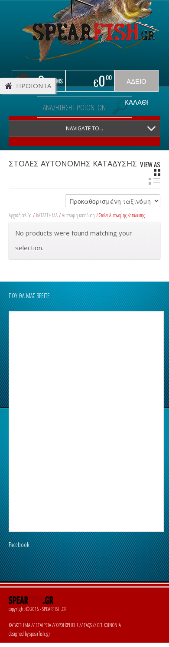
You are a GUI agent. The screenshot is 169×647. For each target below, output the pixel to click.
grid (157, 172)
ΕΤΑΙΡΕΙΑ (43, 625)
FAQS (88, 625)
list (154, 181)
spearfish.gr (39, 633)
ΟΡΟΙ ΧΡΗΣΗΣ (67, 625)
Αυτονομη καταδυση (78, 215)
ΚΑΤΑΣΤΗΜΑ (47, 215)
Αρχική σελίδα (20, 215)
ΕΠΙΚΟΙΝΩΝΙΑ (109, 625)
